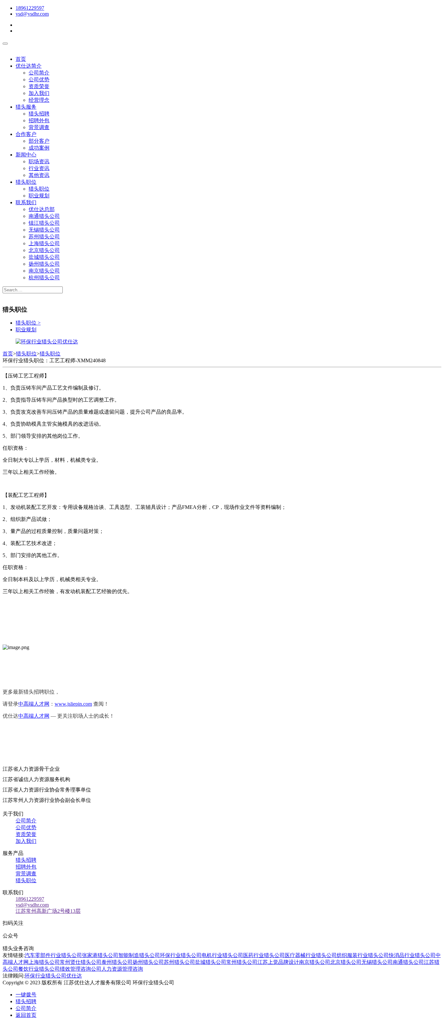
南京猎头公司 (44, 270)
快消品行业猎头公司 (412, 955)
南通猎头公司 (44, 216)
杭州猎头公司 (44, 277)
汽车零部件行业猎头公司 (53, 955)
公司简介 (39, 72)
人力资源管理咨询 (122, 969)
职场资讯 (39, 161)
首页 (21, 59)
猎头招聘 (39, 113)
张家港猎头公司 (100, 955)
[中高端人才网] (47, 341)
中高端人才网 (33, 704)
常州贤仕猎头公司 (80, 962)
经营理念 (39, 100)
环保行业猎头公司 (181, 955)
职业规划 (39, 195)
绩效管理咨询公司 (80, 969)
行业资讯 (39, 168)
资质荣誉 (39, 86)
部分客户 (39, 141)
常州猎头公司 (241, 962)
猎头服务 (26, 107)
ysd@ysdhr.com (32, 14)
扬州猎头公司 (44, 264)
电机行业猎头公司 (222, 955)
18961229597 (30, 8)
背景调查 (39, 127)
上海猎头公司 (44, 243)
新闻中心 (26, 154)
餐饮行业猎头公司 (39, 969)
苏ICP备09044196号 (203, 982)
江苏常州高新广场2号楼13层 (48, 911)
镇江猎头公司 (44, 223)
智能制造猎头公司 (139, 955)
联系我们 (26, 202)
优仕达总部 (42, 209)
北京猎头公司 (44, 250)
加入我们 (39, 93)
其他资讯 (39, 175)
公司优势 (39, 79)
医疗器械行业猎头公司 (311, 955)
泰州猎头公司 (117, 962)
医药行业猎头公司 (264, 955)
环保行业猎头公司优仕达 (53, 975)
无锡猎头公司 (44, 230)
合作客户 (26, 134)
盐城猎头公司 (44, 257)
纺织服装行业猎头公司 (363, 955)
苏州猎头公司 (44, 236)
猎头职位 (26, 182)
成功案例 (39, 148)
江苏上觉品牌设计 (278, 962)
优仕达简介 (29, 66)
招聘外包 (39, 120)
